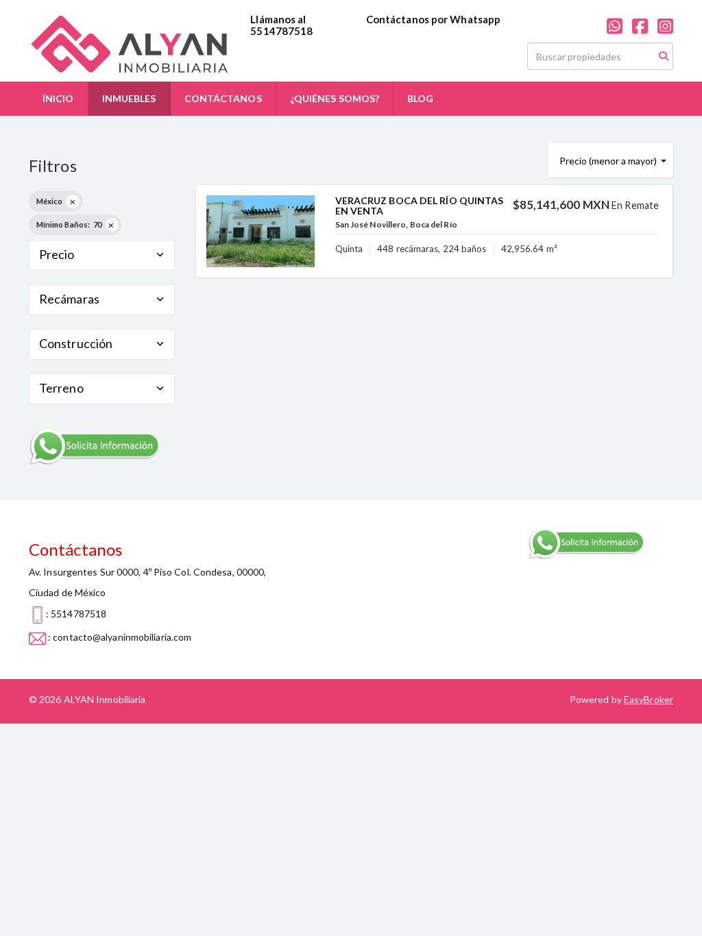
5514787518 (281, 31)
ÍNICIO (58, 98)
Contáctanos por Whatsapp (433, 19)
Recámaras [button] (69, 298)
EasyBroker (648, 699)
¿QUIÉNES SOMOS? (335, 98)
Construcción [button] (75, 343)
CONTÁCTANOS (223, 98)
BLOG (420, 98)
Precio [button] (57, 254)
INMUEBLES (129, 98)
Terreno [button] (61, 387)
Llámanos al (278, 19)
